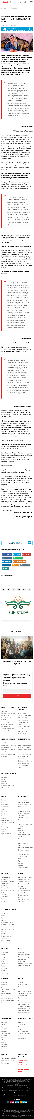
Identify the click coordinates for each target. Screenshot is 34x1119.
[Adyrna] (7, 2)
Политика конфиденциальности (21, 1094)
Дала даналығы (12, 8)
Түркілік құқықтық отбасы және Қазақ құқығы (17, 663)
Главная (3, 8)
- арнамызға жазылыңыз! (15, 542)
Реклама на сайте (6, 1094)
